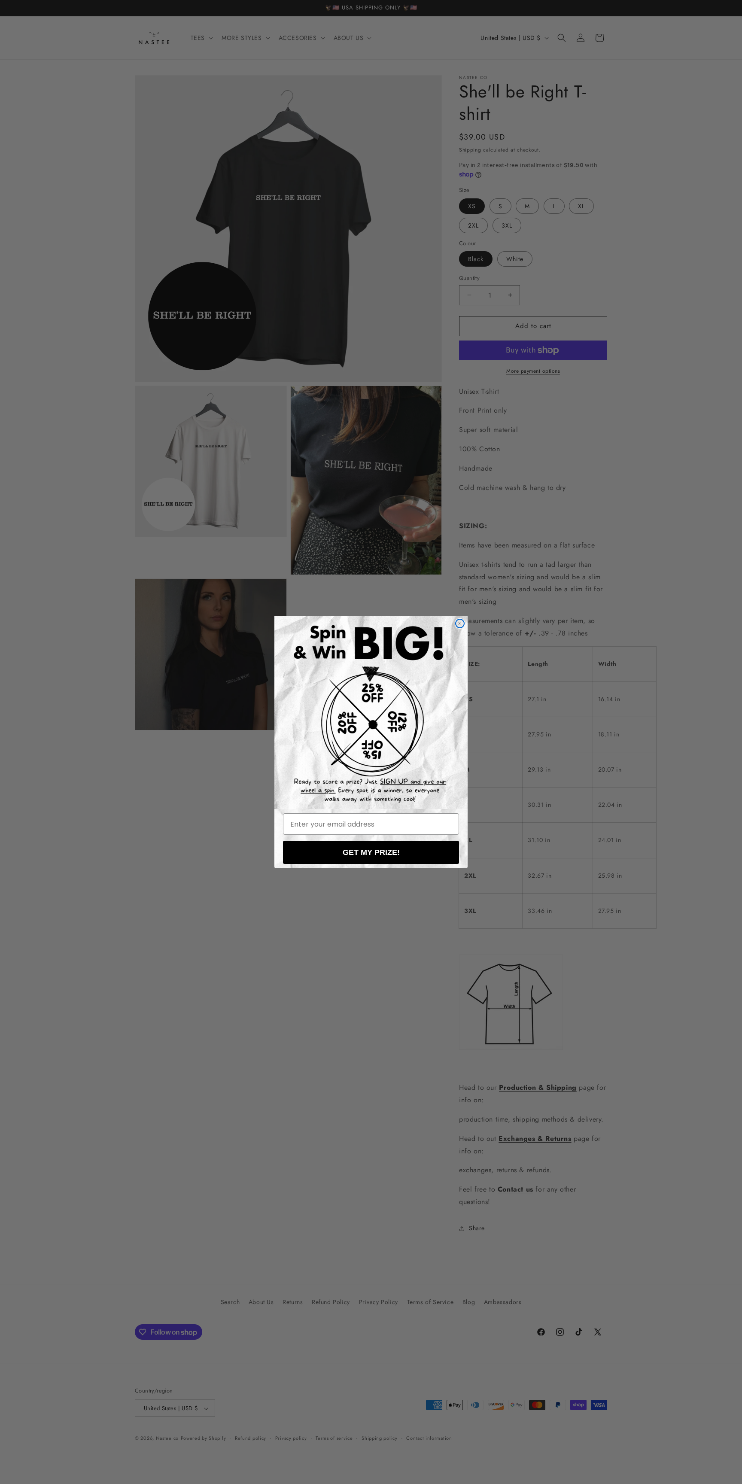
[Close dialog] (460, 623)
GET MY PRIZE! (371, 852)
